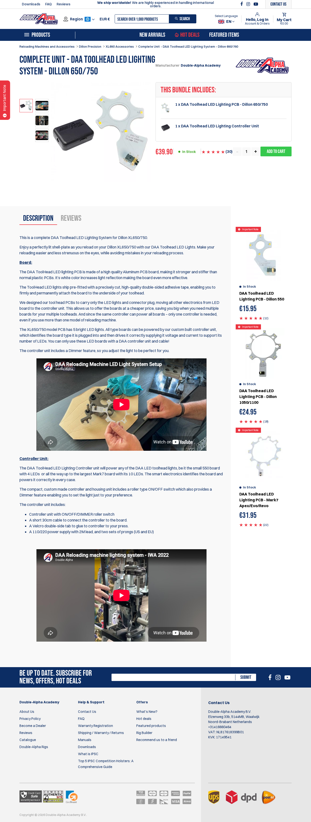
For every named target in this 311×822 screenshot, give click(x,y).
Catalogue (27, 740)
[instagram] (248, 4)
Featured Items (224, 35)
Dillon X (113, 247)
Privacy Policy (30, 718)
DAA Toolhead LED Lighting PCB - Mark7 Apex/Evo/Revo (258, 500)
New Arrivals (152, 35)
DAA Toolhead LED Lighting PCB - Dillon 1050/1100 (258, 396)
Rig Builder (144, 733)
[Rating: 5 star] (250, 318)
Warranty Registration (95, 726)
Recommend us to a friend (156, 740)
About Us (26, 711)
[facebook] (242, 4)
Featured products (151, 726)
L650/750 (128, 247)
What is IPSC (88, 754)
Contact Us (87, 711)
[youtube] (256, 4)
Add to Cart (276, 151)
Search (185, 18)
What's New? (146, 711)
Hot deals (143, 718)
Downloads (31, 4)
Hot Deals (189, 35)
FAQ (48, 4)
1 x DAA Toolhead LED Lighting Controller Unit (217, 126)
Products (41, 35)
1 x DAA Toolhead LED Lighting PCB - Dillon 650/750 (221, 104)
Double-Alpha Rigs (33, 747)
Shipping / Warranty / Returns (101, 733)
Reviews (63, 4)
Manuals (84, 740)
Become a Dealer (32, 726)
